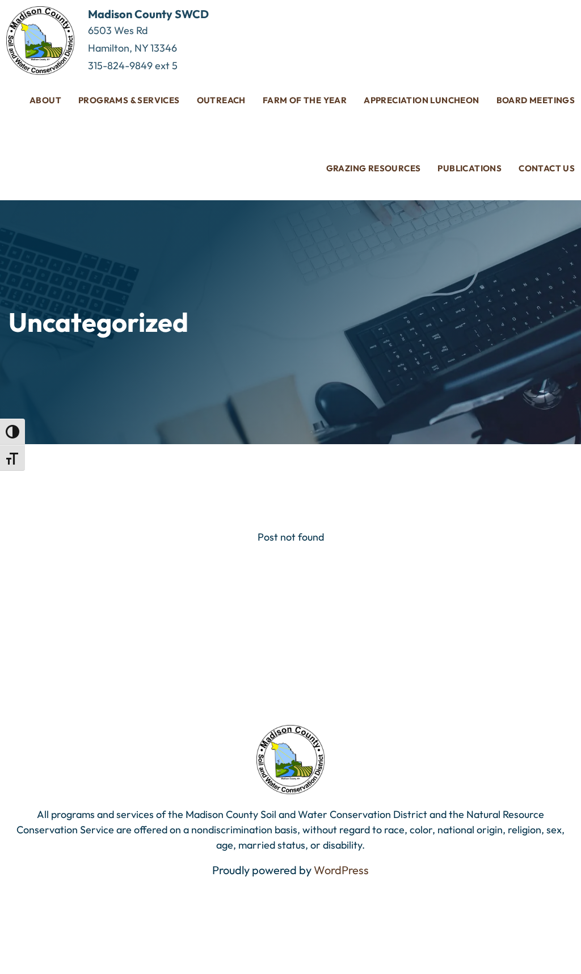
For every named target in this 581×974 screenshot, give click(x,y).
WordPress (341, 870)
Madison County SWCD (148, 14)
